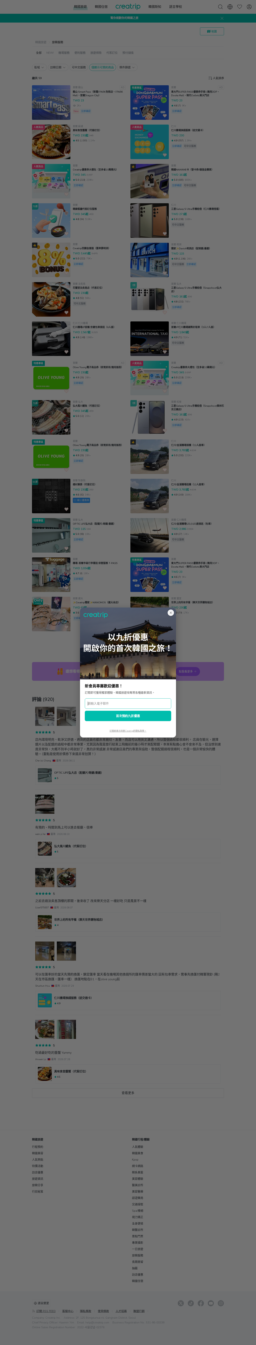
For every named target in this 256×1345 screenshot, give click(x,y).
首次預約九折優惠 (128, 716)
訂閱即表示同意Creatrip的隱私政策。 (128, 730)
